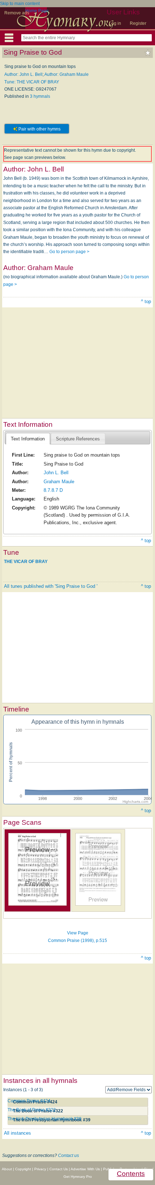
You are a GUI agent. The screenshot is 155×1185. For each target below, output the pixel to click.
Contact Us (58, 1169)
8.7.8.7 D (53, 490)
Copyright (23, 1169)
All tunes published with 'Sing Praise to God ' (50, 586)
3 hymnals (40, 96)
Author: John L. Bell (23, 74)
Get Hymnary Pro (77, 1177)
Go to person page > (69, 251)
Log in (115, 23)
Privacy (40, 1169)
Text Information (28, 438)
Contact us (68, 1155)
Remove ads (16, 12)
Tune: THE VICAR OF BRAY (31, 81)
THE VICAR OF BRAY (26, 561)
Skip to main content (20, 3)
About (7, 1169)
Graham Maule (59, 481)
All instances (17, 1133)
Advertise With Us (85, 1169)
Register (138, 23)
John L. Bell (56, 472)
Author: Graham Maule (66, 74)
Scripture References (78, 438)
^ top (146, 301)
